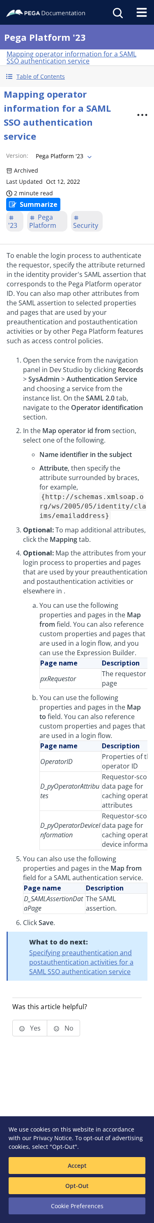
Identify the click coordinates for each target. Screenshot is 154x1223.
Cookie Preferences (77, 1206)
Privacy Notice (52, 1138)
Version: (17, 155)
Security (85, 225)
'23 (12, 225)
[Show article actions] (142, 115)
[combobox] (63, 156)
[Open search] (117, 12)
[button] (77, 76)
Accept (77, 1165)
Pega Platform (42, 221)
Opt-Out (77, 1186)
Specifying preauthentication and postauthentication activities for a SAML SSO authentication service (81, 962)
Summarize (38, 204)
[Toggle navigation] (141, 12)
